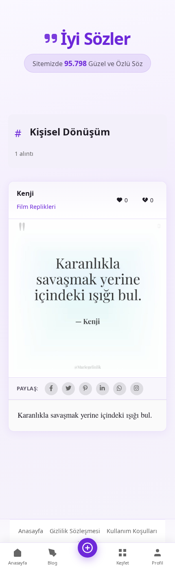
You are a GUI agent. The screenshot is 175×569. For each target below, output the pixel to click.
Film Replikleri (36, 206)
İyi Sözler (95, 38)
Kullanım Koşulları (132, 531)
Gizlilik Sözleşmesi (75, 531)
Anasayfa (30, 531)
